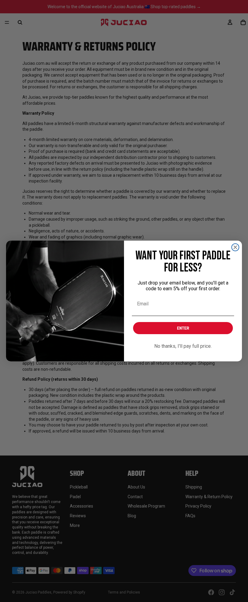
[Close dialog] (235, 247)
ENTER (183, 328)
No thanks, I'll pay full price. (183, 346)
